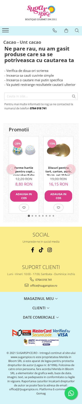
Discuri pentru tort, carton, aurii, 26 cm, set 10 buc (58, 171)
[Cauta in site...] (77, 30)
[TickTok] (41, 250)
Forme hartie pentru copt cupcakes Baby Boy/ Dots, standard (23, 171)
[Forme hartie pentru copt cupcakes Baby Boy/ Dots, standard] (24, 150)
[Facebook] (32, 250)
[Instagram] (49, 250)
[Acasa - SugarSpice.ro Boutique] (41, 13)
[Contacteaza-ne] (55, 30)
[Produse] (6, 31)
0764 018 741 (43, 280)
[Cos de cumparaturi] (66, 30)
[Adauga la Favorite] (24, 207)
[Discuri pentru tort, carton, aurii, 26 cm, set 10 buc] (58, 150)
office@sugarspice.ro (43, 285)
